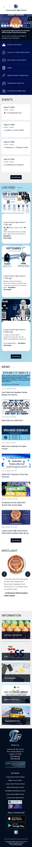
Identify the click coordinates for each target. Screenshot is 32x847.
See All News (16, 540)
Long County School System (15, 777)
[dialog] (16, 629)
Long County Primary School (15, 784)
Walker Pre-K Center (15, 780)
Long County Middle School (15, 794)
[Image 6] (16, 26)
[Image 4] (11, 26)
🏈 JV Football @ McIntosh (13, 113)
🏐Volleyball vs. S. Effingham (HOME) (16, 147)
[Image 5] (13, 26)
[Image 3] (8, 26)
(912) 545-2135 (15, 756)
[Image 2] (5, 26)
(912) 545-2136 (15, 759)
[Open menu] (4, 7)
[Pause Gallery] (28, 25)
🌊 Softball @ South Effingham (14, 165)
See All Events (16, 177)
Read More (7, 236)
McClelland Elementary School (15, 791)
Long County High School (15, 798)
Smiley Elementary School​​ (15, 787)
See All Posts (16, 356)
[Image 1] (2, 26)
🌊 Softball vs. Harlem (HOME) (14, 130)
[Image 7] (19, 26)
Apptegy (19, 844)
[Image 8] (21, 26)
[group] (16, 579)
